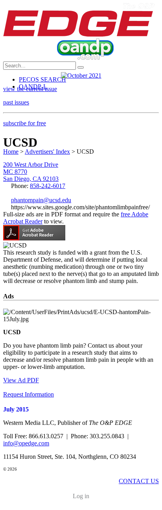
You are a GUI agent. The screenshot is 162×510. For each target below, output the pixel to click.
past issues (16, 102)
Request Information (28, 394)
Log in (81, 496)
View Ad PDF (21, 380)
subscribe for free (24, 123)
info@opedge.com (26, 443)
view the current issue (30, 89)
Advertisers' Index (47, 151)
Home (10, 151)
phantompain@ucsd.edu (41, 200)
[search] (80, 67)
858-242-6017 (47, 185)
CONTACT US (139, 481)
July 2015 (16, 409)
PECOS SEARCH (42, 79)
